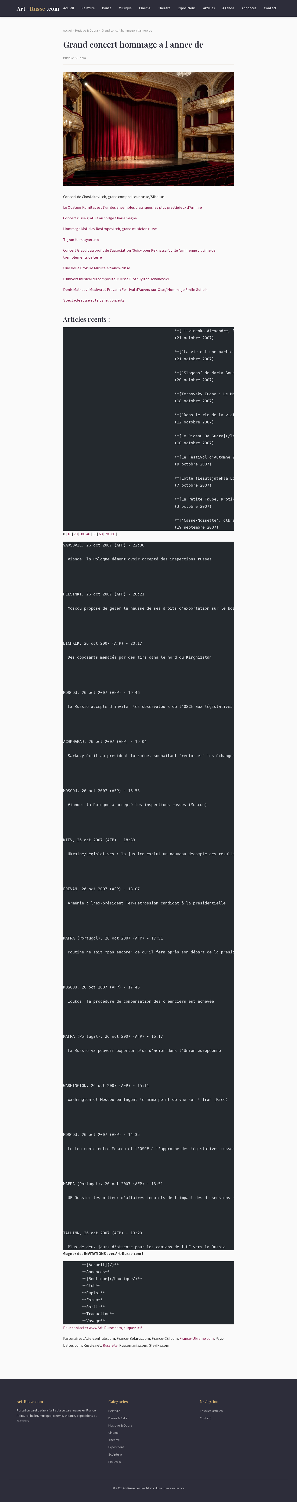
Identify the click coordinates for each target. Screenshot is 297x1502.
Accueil (68, 8)
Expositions (187, 8)
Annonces (249, 8)
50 (94, 534)
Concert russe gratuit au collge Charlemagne (100, 218)
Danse (106, 8)
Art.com (38, 8)
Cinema (145, 8)
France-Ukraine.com (197, 1338)
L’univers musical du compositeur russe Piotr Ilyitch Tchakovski (116, 279)
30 (82, 534)
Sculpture (115, 1454)
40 (88, 534)
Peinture (88, 8)
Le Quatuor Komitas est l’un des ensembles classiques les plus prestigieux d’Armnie (132, 207)
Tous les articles (211, 1410)
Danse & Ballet (118, 1418)
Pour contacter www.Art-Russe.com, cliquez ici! (102, 1328)
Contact (270, 8)
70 (107, 534)
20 (75, 534)
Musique (125, 8)
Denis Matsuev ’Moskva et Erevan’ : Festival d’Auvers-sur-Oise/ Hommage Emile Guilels (135, 290)
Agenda (228, 8)
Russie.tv (110, 1345)
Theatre (164, 8)
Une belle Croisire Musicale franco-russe (96, 268)
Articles (209, 8)
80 (113, 534)
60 (101, 534)
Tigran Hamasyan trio (81, 240)
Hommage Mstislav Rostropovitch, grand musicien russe (110, 229)
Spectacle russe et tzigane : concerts (93, 300)
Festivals (114, 1461)
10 (69, 534)
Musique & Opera (86, 30)
